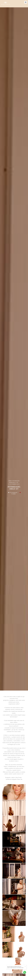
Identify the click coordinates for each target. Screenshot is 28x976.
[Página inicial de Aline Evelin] (5, 3)
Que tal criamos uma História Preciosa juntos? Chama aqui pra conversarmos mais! (15, 967)
